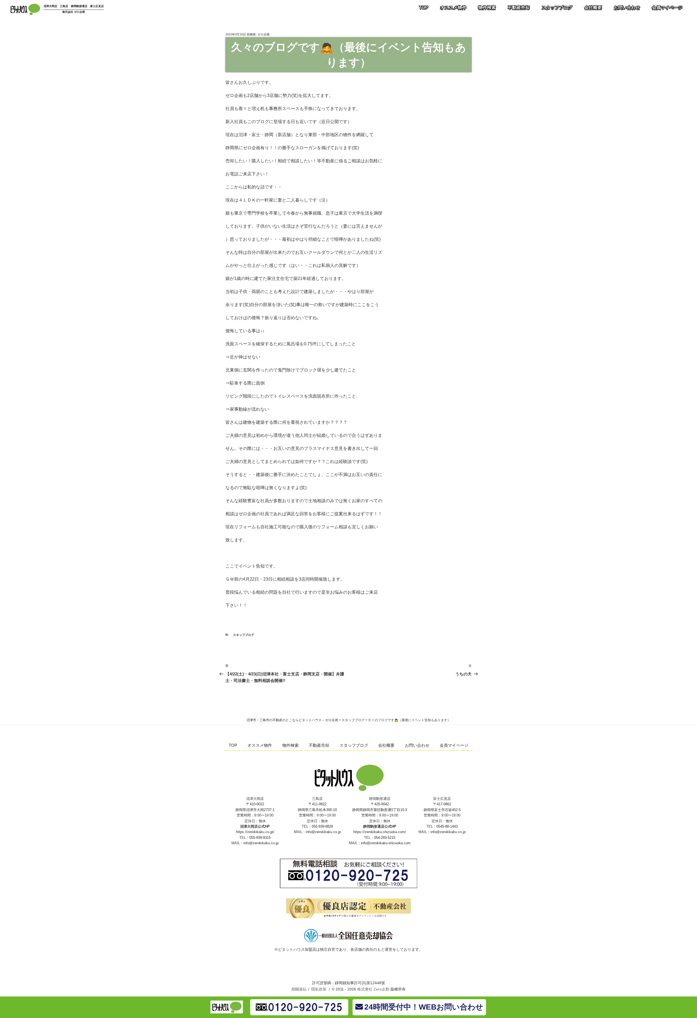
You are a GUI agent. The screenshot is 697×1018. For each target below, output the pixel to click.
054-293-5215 (384, 838)
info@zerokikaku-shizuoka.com (386, 843)
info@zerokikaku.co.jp (261, 843)
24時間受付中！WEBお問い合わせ (423, 1007)
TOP (423, 7)
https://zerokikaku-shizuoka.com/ (379, 832)
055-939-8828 (322, 826)
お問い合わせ (627, 7)
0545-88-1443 (447, 826)
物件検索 (487, 7)
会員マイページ (667, 7)
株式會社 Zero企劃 (373, 989)
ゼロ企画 (264, 34)
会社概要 (593, 7)
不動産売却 (519, 7)
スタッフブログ (557, 7)
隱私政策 (318, 989)
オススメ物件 (453, 7)
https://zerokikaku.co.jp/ (255, 832)
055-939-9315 (260, 838)
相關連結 (299, 989)
